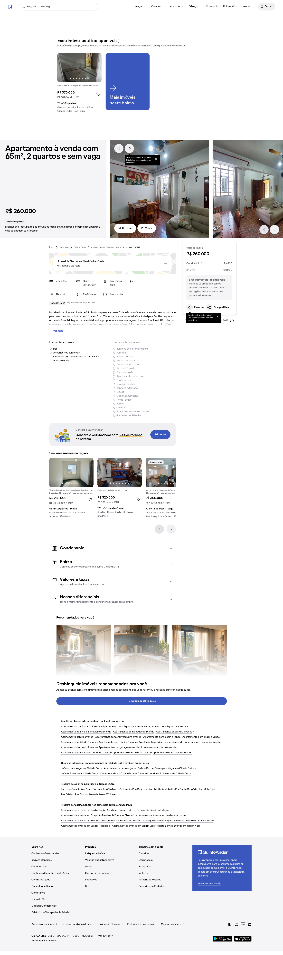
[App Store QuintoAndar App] (243, 939)
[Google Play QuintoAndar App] (223, 939)
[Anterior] (264, 229)
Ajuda (246, 6)
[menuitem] (141, 6)
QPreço (193, 6)
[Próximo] (274, 229)
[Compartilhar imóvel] (118, 148)
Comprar (156, 6)
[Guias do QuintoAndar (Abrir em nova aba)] (243, 924)
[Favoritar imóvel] (129, 148)
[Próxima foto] (95, 67)
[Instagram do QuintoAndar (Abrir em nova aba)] (236, 924)
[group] (79, 84)
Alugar (139, 6)
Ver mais (58, 331)
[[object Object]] (156, 159)
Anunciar (175, 6)
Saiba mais (160, 434)
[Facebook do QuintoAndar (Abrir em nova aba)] (230, 924)
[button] (112, 548)
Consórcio (212, 6)
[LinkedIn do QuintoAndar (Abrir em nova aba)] (250, 924)
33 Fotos (127, 228)
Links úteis (229, 6)
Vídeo (148, 228)
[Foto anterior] (63, 67)
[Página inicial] (10, 6)
